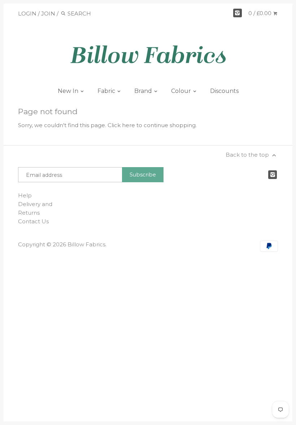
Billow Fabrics (86, 244)
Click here (121, 125)
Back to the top (248, 154)
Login (27, 13)
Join (48, 13)
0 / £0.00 (260, 13)
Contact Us (33, 221)
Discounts (224, 91)
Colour (181, 91)
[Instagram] (237, 13)
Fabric (107, 91)
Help (25, 195)
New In (69, 91)
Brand (143, 91)
